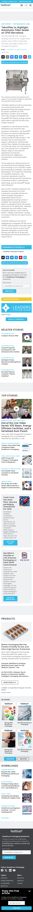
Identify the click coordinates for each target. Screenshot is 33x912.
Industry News (6, 481)
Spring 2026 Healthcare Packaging (8, 724)
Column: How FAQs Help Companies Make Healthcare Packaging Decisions (10, 447)
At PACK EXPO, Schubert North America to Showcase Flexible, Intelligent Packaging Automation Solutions (14, 674)
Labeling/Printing (7, 769)
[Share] (12, 57)
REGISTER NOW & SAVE (10, 598)
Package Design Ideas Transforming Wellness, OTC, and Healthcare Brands (10, 786)
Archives (23, 759)
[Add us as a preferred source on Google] (29, 57)
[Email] (7, 57)
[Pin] (25, 57)
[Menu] (30, 5)
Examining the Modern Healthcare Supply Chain (10, 797)
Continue (16, 908)
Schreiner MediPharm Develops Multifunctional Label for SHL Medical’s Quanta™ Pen (13, 665)
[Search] (26, 5)
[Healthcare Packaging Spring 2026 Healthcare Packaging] (8, 711)
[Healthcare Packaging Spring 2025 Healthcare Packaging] (8, 738)
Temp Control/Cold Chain (10, 456)
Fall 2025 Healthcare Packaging (25, 723)
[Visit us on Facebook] (2, 870)
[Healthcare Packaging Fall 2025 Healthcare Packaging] (24, 711)
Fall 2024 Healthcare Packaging (25, 750)
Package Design (6, 782)
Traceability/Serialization (10, 469)
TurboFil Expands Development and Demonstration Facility (10, 350)
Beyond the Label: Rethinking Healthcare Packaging (10, 774)
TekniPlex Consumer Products (17, 49)
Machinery (6, 24)
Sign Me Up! (9, 291)
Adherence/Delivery (8, 806)
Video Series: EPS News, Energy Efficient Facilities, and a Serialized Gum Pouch (16, 427)
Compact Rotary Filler (9, 336)
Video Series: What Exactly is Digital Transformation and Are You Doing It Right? (10, 486)
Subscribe (10, 759)
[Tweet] (20, 57)
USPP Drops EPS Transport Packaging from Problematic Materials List (9, 460)
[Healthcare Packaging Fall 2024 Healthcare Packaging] (24, 738)
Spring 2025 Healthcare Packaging (8, 751)
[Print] (3, 57)
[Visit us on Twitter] (6, 870)
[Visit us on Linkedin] (10, 870)
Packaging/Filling (21, 24)
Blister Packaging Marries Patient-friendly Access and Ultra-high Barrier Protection (15, 646)
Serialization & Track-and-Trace (13, 420)
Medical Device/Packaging (10, 443)
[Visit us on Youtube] (14, 870)
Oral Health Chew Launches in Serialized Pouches (9, 473)
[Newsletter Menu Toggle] (21, 5)
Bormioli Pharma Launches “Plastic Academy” (8, 374)
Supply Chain (5, 794)
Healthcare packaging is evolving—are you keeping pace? (10, 810)
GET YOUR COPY (10, 543)
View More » (5, 818)
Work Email (7, 282)
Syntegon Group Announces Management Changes (11, 362)
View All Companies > (16, 319)
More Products (10, 682)
